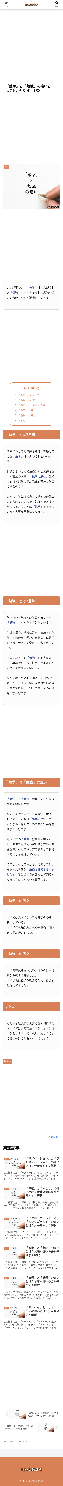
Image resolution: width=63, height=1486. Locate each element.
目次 (27, 388)
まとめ (21, 420)
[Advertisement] (31, 45)
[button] (56, 861)
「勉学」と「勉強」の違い (32, 405)
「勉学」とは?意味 (28, 395)
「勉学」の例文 (26, 410)
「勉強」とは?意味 (28, 400)
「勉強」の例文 (26, 415)
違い (9, 1061)
